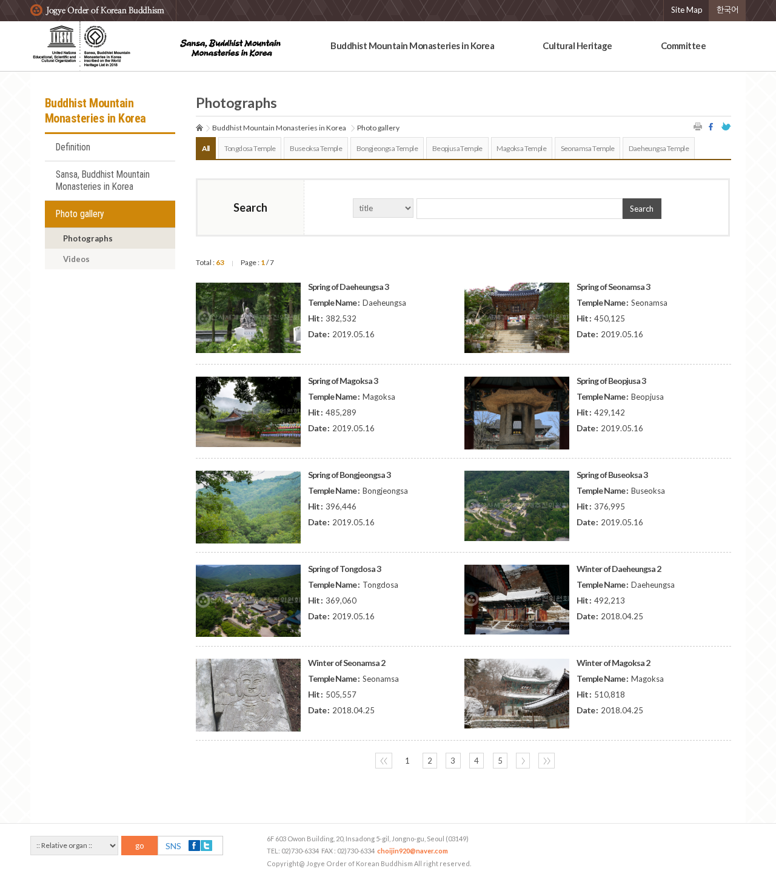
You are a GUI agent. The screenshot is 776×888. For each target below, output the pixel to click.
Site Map (687, 10)
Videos (76, 259)
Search (642, 209)
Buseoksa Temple (316, 148)
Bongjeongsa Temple (387, 148)
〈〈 (383, 760)
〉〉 (546, 760)
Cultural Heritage (577, 45)
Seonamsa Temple (588, 148)
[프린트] (698, 126)
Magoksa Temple (521, 148)
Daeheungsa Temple (659, 148)
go (139, 845)
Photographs (88, 238)
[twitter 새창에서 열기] (726, 126)
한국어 (727, 10)
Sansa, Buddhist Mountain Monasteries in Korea (103, 180)
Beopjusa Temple (457, 148)
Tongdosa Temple (250, 148)
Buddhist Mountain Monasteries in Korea (412, 45)
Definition (73, 147)
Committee (683, 45)
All (206, 148)
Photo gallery (80, 214)
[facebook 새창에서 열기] (712, 126)
